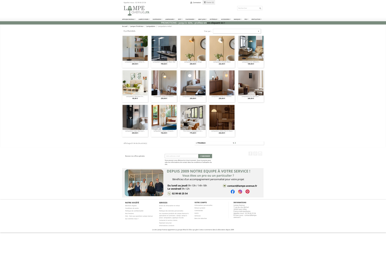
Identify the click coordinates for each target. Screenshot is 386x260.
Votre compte (201, 202)
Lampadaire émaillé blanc (222, 62)
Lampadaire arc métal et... (251, 62)
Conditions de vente (132, 208)
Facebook (250, 154)
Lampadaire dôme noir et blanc (222, 131)
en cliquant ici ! (216, 22)
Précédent (200, 143)
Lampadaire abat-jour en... (135, 96)
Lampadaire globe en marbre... (164, 96)
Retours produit (200, 208)
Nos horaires (129, 213)
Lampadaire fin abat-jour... (251, 96)
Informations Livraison (166, 225)
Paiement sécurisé (165, 223)
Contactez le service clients (168, 220)
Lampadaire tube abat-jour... (135, 131)
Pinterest (255, 154)
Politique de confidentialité (134, 211)
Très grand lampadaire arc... (193, 131)
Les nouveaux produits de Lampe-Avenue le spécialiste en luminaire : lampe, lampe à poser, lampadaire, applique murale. (174, 215)
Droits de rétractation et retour (169, 206)
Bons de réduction (201, 218)
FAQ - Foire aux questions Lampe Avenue (139, 216)
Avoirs (197, 213)
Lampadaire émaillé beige (193, 62)
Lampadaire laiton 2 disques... (164, 131)
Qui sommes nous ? (131, 219)
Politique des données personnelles (171, 211)
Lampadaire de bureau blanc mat (164, 62)
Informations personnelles (203, 205)
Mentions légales (131, 206)
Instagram (260, 154)
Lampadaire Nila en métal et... (135, 62)
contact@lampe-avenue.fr (245, 216)
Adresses (198, 216)
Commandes (199, 210)
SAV (160, 208)
